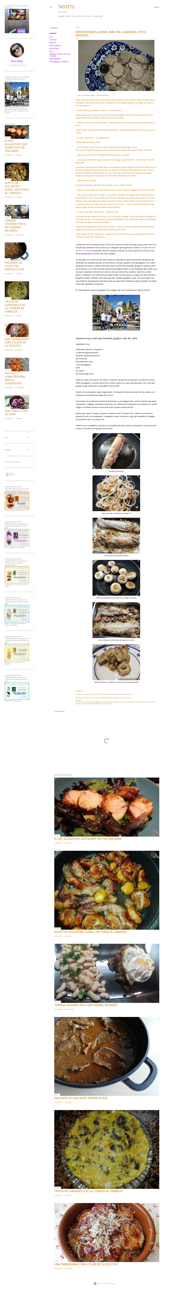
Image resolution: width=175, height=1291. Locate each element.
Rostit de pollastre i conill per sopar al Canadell (90, 932)
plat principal (54, 48)
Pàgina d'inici (64, 16)
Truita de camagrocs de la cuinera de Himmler (88, 1191)
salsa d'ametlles (55, 59)
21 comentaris (19, 387)
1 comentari (68, 843)
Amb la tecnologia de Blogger (106, 1283)
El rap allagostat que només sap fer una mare (88, 839)
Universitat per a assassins (59, 62)
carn (51, 37)
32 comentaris (68, 1009)
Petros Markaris (55, 45)
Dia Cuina (53, 40)
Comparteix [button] (54, 28)
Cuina (141, 248)
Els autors (97, 16)
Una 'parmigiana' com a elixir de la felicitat (86, 1264)
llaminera (53, 43)
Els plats (87, 16)
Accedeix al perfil (17, 65)
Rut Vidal (17, 61)
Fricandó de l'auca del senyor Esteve (80, 1098)
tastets (66, 6)
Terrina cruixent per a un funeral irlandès (85, 1005)
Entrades (10, 473)
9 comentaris (68, 1268)
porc (51, 51)
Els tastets (77, 16)
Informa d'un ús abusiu (12, 462)
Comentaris (11, 475)
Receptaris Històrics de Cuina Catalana (88, 698)
